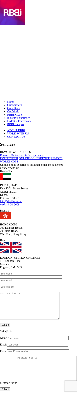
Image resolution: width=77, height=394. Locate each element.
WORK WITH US (18, 133)
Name (3, 337)
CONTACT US (16, 136)
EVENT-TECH (9, 158)
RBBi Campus (15, 124)
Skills (3, 331)
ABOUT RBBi (16, 130)
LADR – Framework (19, 121)
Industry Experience (18, 117)
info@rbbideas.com (11, 201)
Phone (3, 351)
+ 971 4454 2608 (10, 204)
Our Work (13, 111)
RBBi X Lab (14, 114)
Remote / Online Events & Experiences (22, 155)
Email (3, 344)
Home (10, 101)
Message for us (8, 382)
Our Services (14, 104)
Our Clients (13, 108)
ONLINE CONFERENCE (34, 158)
